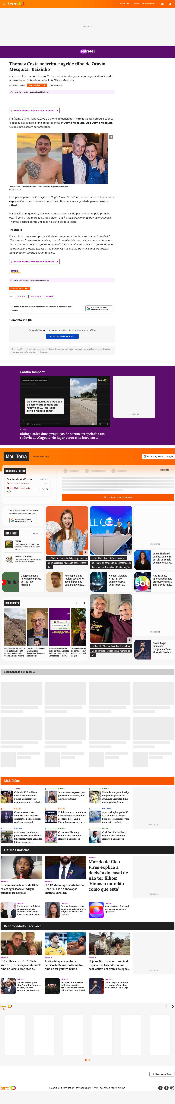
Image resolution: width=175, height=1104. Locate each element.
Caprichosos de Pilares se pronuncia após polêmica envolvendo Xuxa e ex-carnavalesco (29, 910)
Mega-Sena (106, 809)
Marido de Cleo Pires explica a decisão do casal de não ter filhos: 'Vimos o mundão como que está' (108, 875)
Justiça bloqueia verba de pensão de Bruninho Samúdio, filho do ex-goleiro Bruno (64, 964)
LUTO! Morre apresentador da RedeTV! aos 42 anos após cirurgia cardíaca (64, 888)
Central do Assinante (144, 4)
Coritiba (106, 829)
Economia (18, 829)
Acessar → (37, 533)
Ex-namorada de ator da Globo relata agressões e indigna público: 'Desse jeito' (20, 888)
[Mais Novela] (15, 272)
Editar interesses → (166, 469)
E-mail (162, 4)
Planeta (23, 430)
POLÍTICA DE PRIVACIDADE (112, 1088)
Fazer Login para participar (62, 336)
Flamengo (62, 829)
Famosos (21, 297)
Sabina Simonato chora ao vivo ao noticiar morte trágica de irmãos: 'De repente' (73, 910)
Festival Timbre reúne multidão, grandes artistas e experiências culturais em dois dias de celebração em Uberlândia (73, 986)
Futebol (61, 789)
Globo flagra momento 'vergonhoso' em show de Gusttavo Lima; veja (116, 985)
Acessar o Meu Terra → (42, 456)
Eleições (17, 809)
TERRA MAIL (125, 4)
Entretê (49, 297)
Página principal (16, 4)
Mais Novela (36, 297)
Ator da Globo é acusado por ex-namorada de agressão (117, 909)
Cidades (17, 789)
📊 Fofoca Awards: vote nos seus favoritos (32, 110)
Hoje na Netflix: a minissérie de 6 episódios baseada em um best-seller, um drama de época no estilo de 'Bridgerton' (109, 965)
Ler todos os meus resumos (118, 497)
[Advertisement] (153, 910)
